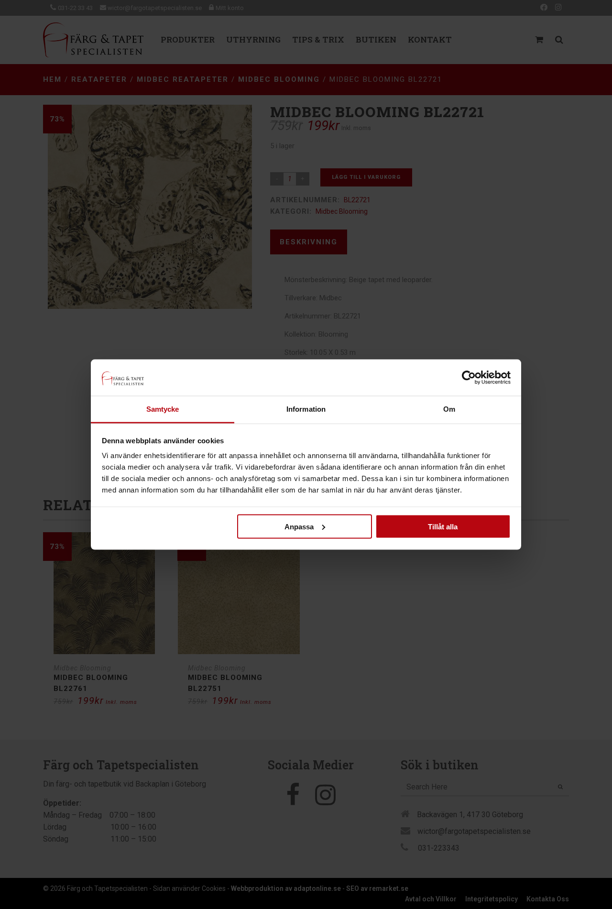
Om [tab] (449, 409)
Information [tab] (306, 409)
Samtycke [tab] (162, 409)
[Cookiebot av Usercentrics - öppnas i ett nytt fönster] (469, 377)
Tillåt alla (443, 526)
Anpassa (299, 526)
